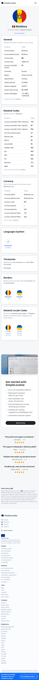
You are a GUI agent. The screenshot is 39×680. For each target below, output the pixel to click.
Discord (6, 524)
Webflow (3, 663)
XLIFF (2, 647)
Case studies (5, 597)
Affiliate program (6, 609)
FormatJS (3, 654)
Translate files (5, 570)
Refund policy (5, 614)
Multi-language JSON (7, 627)
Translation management (8, 575)
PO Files (3, 633)
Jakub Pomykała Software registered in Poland (21, 670)
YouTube (6, 522)
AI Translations (5, 555)
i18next (3, 652)
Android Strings (6, 629)
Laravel (3, 636)
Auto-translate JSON (7, 568)
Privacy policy (5, 607)
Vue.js (3, 645)
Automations (5, 553)
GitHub (6, 520)
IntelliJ (3, 658)
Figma (3, 649)
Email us (6, 526)
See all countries (20, 33)
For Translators (5, 579)
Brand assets (5, 605)
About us (4, 603)
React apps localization (8, 573)
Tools (2, 590)
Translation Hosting (7, 558)
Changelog (4, 562)
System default (8, 530)
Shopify (3, 661)
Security (3, 616)
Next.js (3, 640)
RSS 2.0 (36, 672)
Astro (2, 642)
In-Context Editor (6, 560)
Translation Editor (6, 549)
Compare (4, 592)
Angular (3, 638)
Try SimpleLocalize (27, 676)
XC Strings (4, 631)
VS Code (3, 656)
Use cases (4, 582)
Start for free (20, 423)
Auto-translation (6, 551)
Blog (2, 588)
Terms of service (6, 612)
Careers (3, 618)
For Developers (5, 577)
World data (4, 594)
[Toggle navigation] (35, 3)
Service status (5, 621)
